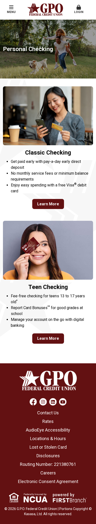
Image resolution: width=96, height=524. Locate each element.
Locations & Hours (48, 438)
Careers (48, 472)
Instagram (43, 402)
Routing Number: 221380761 (48, 464)
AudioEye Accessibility (48, 429)
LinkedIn (53, 402)
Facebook (33, 402)
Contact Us (48, 412)
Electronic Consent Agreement (48, 481)
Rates (48, 421)
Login (78, 12)
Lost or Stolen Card (48, 447)
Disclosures (48, 455)
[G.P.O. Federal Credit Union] (45, 9)
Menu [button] (11, 12)
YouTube (62, 402)
